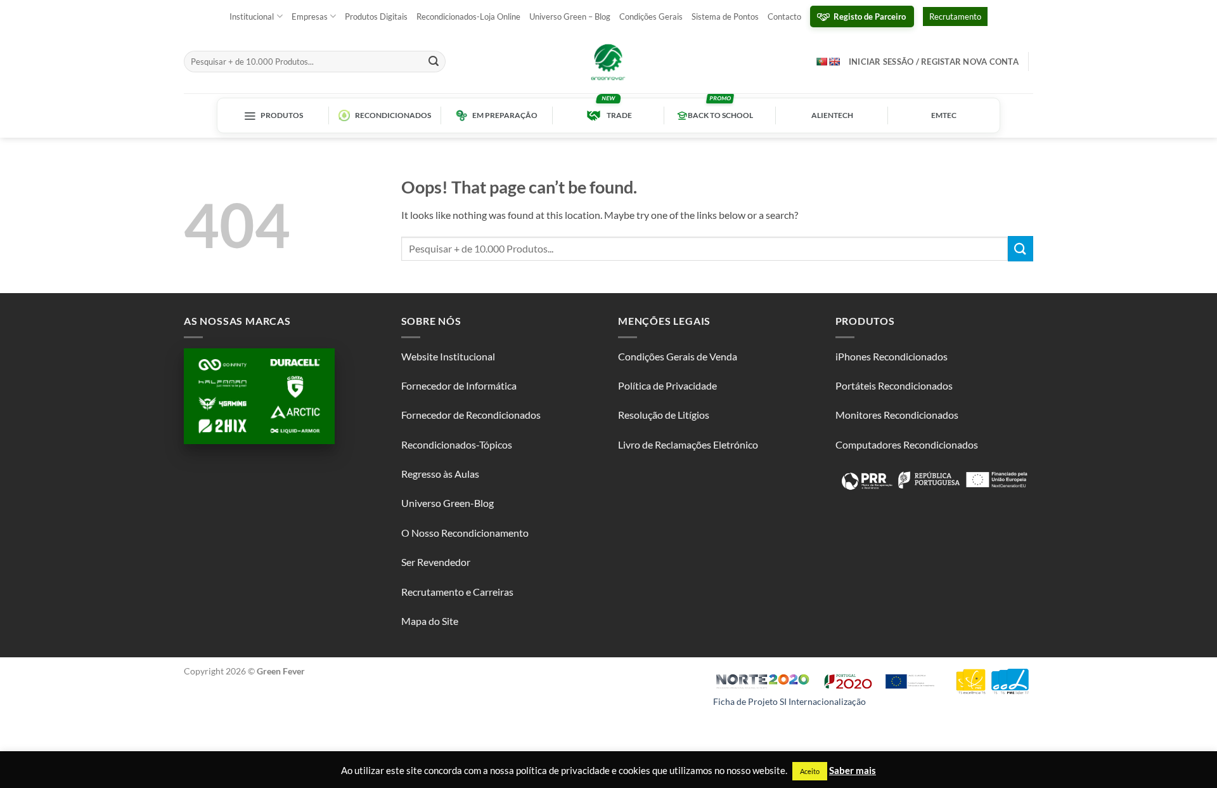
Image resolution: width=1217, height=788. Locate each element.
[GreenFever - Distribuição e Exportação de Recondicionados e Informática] (608, 61)
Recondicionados (393, 115)
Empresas (310, 16)
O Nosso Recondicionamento (465, 533)
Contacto (784, 16)
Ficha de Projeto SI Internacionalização (789, 701)
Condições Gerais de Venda (677, 356)
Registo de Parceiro (870, 16)
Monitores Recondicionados (896, 415)
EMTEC (943, 115)
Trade (619, 115)
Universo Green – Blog (569, 16)
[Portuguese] (821, 61)
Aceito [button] (810, 771)
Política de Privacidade (667, 385)
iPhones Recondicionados (891, 356)
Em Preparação (505, 115)
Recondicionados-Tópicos (456, 444)
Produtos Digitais (376, 16)
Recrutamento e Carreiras (457, 592)
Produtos (282, 115)
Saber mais (852, 770)
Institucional (251, 16)
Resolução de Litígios (663, 415)
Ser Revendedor (435, 562)
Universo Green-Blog (447, 503)
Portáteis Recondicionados (894, 385)
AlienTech (832, 115)
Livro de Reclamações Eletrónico (688, 444)
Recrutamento (955, 16)
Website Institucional (448, 356)
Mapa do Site (429, 621)
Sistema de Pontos (725, 16)
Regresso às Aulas (440, 474)
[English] (834, 61)
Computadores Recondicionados (906, 444)
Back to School (720, 115)
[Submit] (434, 61)
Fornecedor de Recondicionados (471, 415)
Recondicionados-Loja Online (468, 16)
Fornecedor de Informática (459, 385)
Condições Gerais (651, 16)
